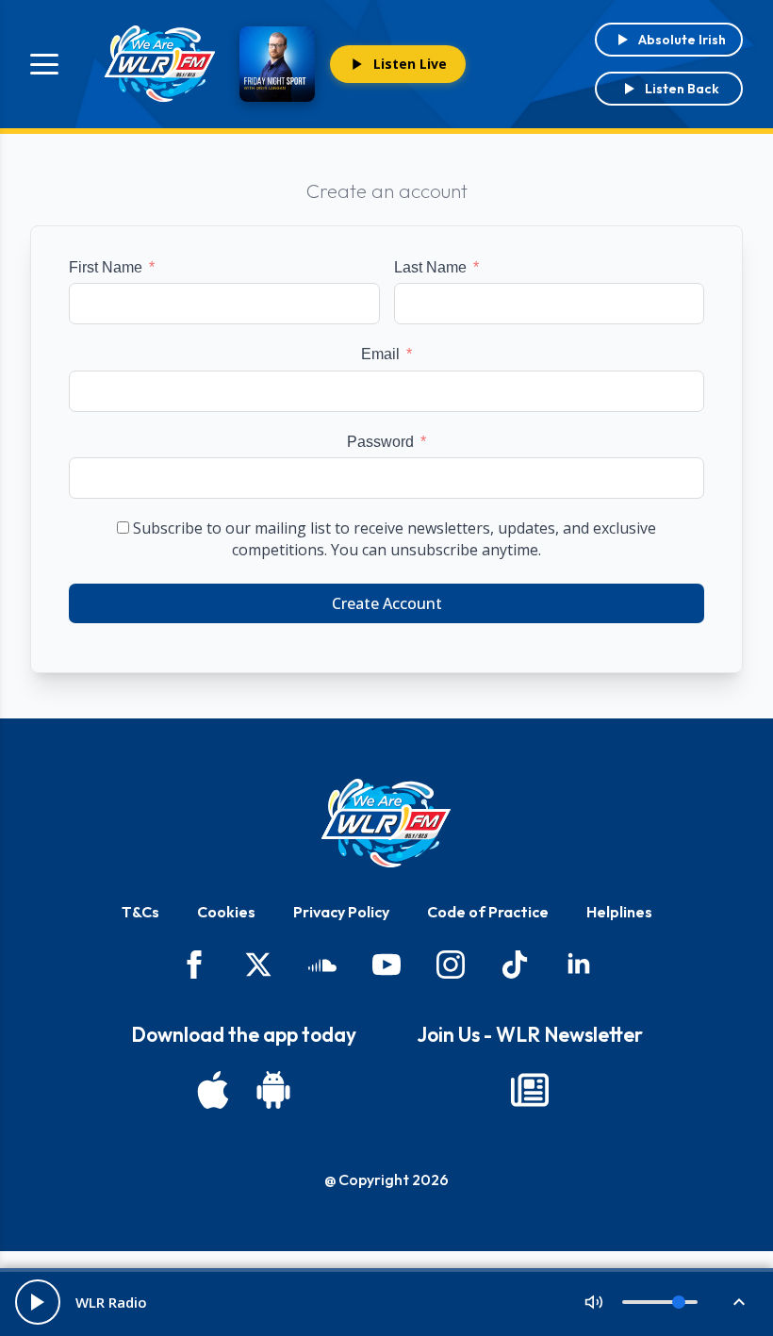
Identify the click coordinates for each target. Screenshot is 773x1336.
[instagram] (450, 964)
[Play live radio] (37, 1302)
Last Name (430, 267)
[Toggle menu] (44, 64)
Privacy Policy (341, 911)
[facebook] (194, 964)
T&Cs (140, 911)
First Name (105, 267)
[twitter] (258, 964)
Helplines (619, 911)
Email (380, 354)
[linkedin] (578, 964)
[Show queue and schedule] (739, 1302)
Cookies (226, 911)
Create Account (387, 603)
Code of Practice (488, 911)
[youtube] (386, 964)
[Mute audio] (594, 1302)
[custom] (322, 964)
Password (380, 442)
